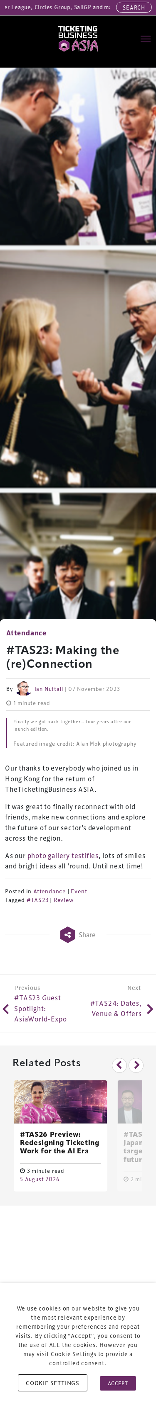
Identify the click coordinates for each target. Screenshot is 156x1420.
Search (134, 7)
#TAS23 (38, 900)
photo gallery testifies (63, 855)
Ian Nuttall (49, 689)
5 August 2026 (39, 1178)
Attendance (49, 891)
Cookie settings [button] (52, 1383)
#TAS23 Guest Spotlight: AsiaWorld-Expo (40, 1008)
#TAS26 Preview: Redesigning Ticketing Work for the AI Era (59, 1143)
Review (64, 900)
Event (79, 891)
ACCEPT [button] (118, 1383)
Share (86, 934)
